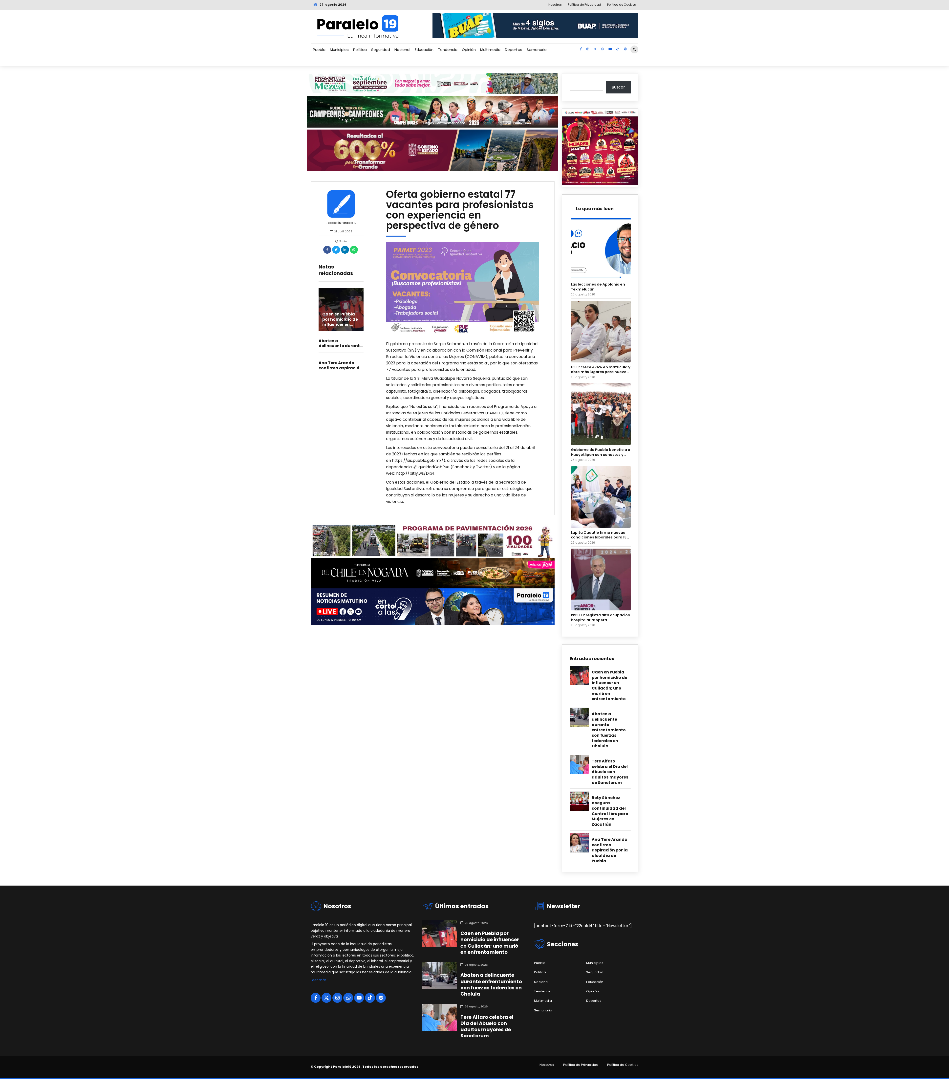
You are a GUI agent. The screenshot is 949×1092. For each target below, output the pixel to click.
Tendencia (447, 49)
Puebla (319, 49)
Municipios (339, 49)
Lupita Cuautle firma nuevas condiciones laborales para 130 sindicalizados (600, 535)
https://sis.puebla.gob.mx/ (417, 460)
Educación (424, 49)
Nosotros (546, 1065)
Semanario (537, 49)
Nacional (402, 49)
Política (360, 49)
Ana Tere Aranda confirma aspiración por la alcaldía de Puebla (610, 850)
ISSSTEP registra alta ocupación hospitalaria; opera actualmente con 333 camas (600, 618)
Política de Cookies (622, 1065)
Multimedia (490, 49)
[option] (462, 289)
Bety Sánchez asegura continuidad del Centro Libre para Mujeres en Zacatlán (610, 811)
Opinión (469, 49)
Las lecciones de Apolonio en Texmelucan (598, 286)
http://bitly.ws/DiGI (415, 473)
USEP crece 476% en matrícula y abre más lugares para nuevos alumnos (600, 370)
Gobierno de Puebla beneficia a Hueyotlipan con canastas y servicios (600, 452)
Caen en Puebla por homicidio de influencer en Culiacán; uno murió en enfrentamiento (340, 327)
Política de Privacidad (580, 1065)
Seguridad (380, 49)
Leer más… (320, 980)
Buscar (618, 87)
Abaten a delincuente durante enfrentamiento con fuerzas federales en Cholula (609, 730)
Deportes (513, 49)
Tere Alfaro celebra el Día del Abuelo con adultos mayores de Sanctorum (610, 771)
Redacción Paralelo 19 (341, 223)
